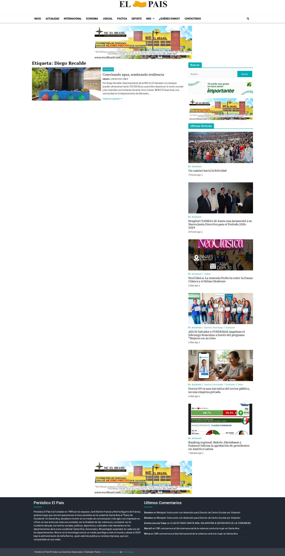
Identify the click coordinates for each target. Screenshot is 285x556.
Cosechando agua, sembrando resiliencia (133, 74)
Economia (92, 18)
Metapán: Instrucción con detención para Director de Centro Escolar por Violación (198, 512)
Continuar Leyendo (111, 99)
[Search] (248, 19)
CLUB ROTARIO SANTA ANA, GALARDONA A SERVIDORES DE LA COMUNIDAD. (210, 523)
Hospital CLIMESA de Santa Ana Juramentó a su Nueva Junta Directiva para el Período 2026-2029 (220, 224)
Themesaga (128, 552)
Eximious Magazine (111, 552)
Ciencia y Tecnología (213, 328)
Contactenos (193, 18)
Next (187, 42)
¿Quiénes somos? (169, 18)
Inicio (37, 18)
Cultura (207, 274)
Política (122, 18)
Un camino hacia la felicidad (207, 170)
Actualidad (52, 18)
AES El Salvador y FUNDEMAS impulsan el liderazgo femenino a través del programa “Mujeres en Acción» (216, 335)
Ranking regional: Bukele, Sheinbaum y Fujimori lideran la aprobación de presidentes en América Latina (219, 445)
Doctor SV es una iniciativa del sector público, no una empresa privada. (219, 390)
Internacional (72, 18)
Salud (240, 385)
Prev (97, 42)
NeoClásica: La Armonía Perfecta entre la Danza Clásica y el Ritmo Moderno (220, 279)
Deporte (137, 18)
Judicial (107, 18)
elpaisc (106, 79)
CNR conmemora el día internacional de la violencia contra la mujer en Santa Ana (197, 528)
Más (148, 18)
